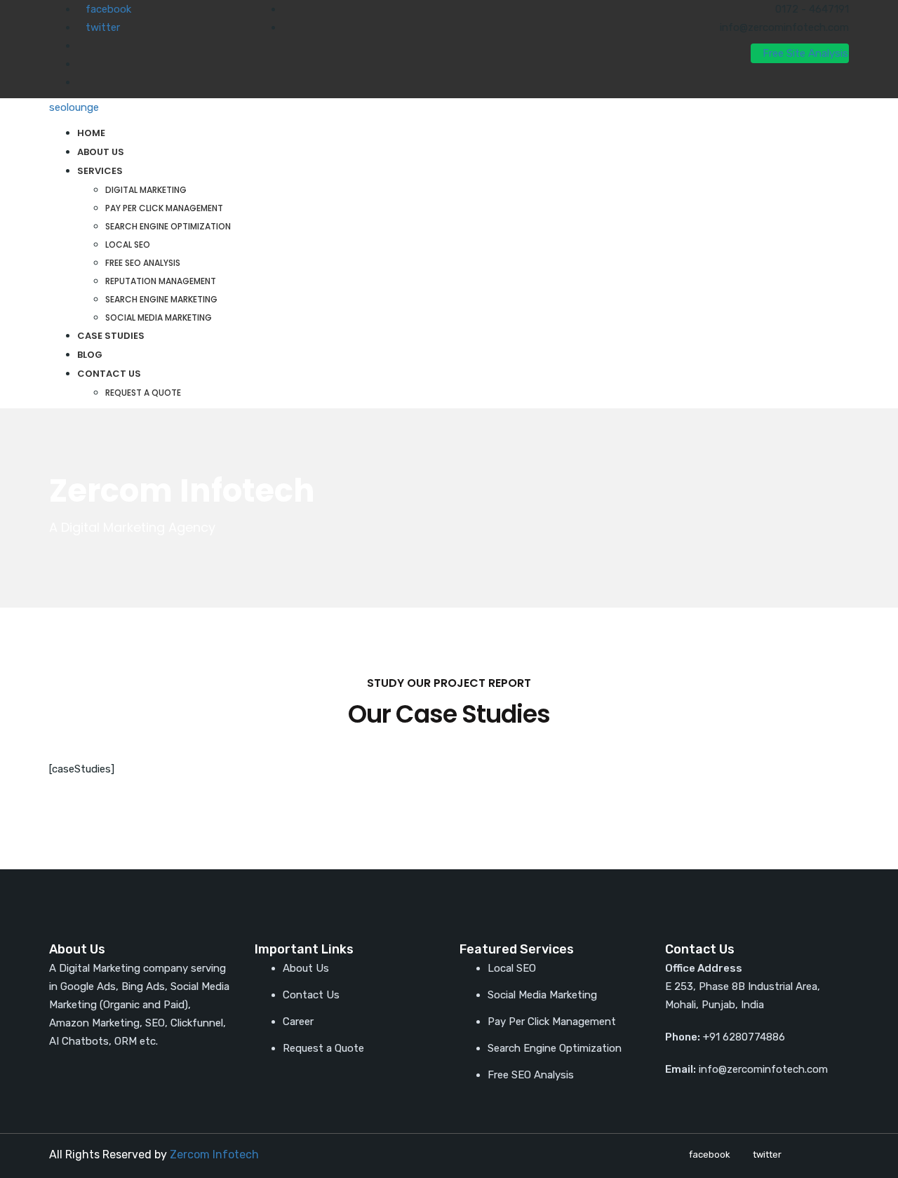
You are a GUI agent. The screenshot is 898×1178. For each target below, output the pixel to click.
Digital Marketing (146, 190)
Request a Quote (143, 393)
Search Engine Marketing (161, 299)
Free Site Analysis (804, 53)
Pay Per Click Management (164, 208)
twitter (103, 27)
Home (91, 133)
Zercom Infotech (214, 1154)
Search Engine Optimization (168, 226)
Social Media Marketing (158, 317)
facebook (108, 9)
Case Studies (111, 335)
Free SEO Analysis (142, 263)
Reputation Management (160, 281)
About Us (100, 152)
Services (100, 171)
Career (298, 1021)
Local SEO (127, 244)
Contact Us (109, 373)
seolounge (74, 107)
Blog (89, 354)
